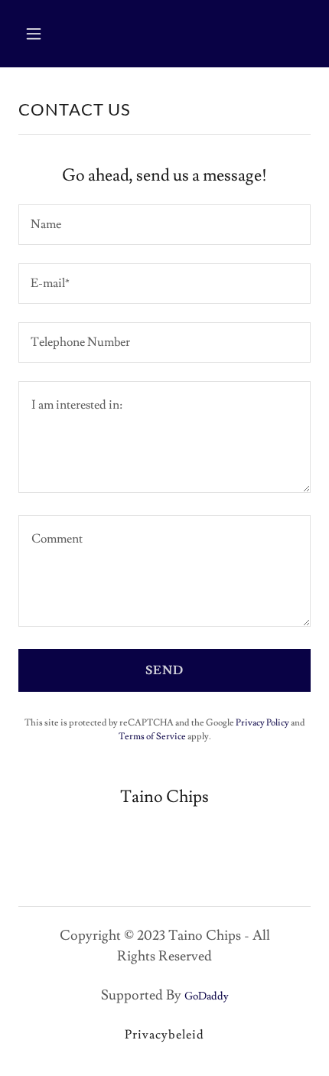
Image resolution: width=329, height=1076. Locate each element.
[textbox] (164, 224)
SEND (164, 670)
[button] (40, 33)
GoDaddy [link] (206, 996)
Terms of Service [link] (152, 736)
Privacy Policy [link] (262, 723)
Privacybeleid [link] (164, 1034)
